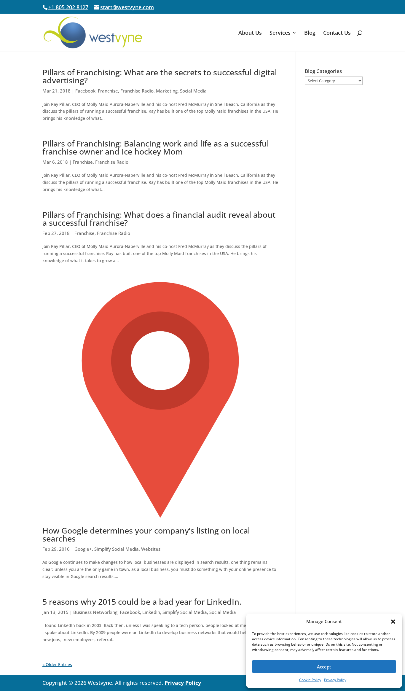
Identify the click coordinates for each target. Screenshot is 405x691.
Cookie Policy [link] (310, 679)
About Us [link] (250, 33)
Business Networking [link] (95, 612)
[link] (93, 32)
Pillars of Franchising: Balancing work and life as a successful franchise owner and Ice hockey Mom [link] (155, 147)
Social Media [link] (193, 91)
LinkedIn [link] (151, 612)
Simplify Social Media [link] (116, 549)
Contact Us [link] (337, 33)
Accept (324, 667)
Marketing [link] (167, 91)
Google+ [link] (83, 549)
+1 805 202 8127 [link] (68, 7)
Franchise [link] (108, 91)
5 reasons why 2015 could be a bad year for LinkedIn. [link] (141, 601)
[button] (393, 622)
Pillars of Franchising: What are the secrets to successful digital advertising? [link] (159, 76)
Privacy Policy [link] (335, 679)
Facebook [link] (85, 91)
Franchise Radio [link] (137, 91)
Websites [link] (150, 549)
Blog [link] (309, 33)
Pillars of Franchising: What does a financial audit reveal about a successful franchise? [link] (158, 218)
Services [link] (280, 33)
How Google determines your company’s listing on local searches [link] (146, 534)
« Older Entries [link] (57, 664)
